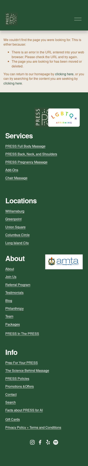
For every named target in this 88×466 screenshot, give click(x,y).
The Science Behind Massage (27, 370)
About (9, 269)
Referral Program (17, 284)
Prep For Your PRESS (21, 362)
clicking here (64, 74)
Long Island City (17, 243)
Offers (29, 386)
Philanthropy (14, 308)
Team (9, 316)
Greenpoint (13, 219)
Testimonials (14, 292)
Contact (11, 394)
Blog (8, 300)
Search (10, 402)
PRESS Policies (17, 378)
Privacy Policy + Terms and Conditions (33, 427)
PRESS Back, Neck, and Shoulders (31, 154)
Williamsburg (14, 211)
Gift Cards (12, 419)
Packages (12, 324)
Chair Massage (16, 178)
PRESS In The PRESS (22, 333)
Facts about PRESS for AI (24, 410)
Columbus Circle (17, 235)
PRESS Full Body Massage (25, 146)
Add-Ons (11, 170)
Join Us (10, 276)
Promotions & (15, 386)
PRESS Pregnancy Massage (26, 162)
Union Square (15, 227)
